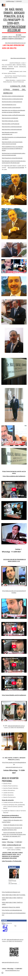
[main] (14, 29)
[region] (14, 1)
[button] (2, 973)
